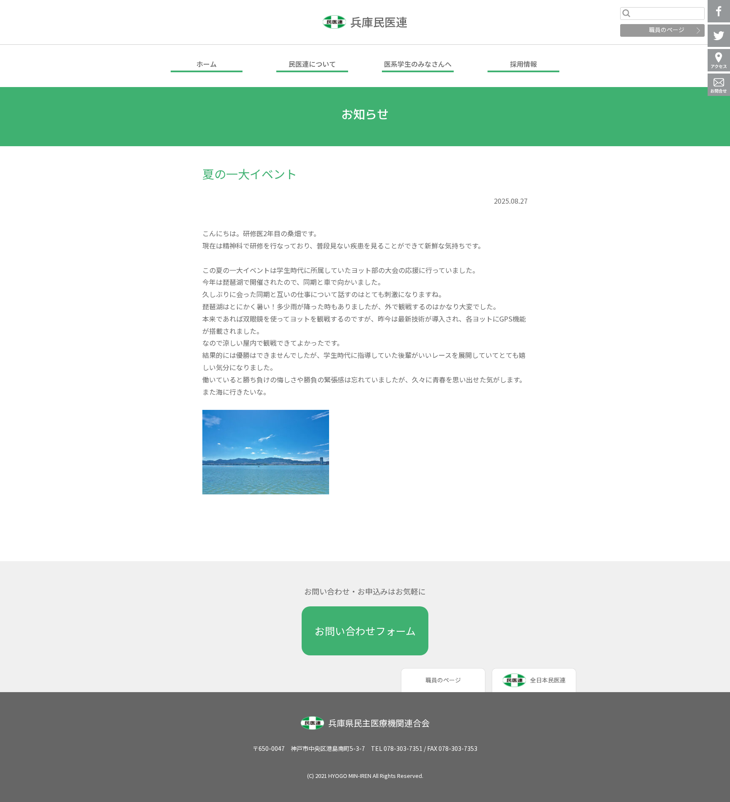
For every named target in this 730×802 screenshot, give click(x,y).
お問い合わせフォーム (365, 630)
